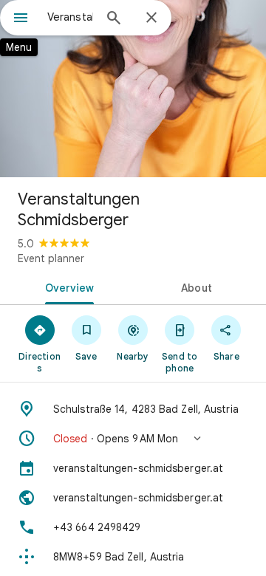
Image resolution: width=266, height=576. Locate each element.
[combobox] (70, 17)
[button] (133, 438)
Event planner (51, 258)
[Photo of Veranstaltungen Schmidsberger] (133, 88)
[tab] (67, 286)
